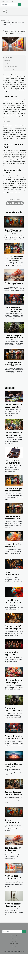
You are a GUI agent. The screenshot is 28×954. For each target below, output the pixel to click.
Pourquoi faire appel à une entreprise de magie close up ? (14, 656)
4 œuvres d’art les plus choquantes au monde (13, 906)
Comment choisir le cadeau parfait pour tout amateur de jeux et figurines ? (14, 408)
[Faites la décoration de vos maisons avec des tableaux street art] (14, 299)
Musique (14, 946)
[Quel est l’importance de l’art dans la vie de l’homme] (14, 222)
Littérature (14, 935)
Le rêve (6, 63)
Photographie (14, 944)
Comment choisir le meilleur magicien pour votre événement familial (13, 436)
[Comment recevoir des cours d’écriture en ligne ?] (14, 784)
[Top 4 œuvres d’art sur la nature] (14, 275)
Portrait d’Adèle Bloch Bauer (10, 66)
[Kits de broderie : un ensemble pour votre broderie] (14, 672)
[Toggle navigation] (4, 11)
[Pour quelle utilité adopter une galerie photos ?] (14, 618)
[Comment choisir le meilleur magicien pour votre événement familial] (14, 424)
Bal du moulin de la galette (10, 69)
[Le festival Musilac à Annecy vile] (14, 756)
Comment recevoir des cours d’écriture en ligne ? (13, 794)
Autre (8, 20)
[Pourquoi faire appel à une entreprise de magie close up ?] (14, 644)
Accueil (3, 20)
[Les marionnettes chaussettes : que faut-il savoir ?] (14, 354)
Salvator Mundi (7, 60)
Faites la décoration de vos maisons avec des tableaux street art (14, 309)
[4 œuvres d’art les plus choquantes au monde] (14, 895)
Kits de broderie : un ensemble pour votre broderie (14, 682)
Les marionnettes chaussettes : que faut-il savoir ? (14, 364)
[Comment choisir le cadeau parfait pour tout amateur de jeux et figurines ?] (14, 396)
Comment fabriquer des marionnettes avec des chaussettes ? (14, 258)
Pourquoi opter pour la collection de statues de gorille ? (14, 337)
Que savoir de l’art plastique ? (13, 545)
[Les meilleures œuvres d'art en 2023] (14, 592)
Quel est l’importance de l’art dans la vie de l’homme (14, 232)
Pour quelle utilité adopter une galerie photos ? (13, 628)
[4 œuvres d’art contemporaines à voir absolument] (14, 867)
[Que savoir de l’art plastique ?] (14, 536)
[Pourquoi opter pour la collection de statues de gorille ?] (14, 327)
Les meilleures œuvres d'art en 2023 (12, 602)
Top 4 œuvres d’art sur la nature (14, 284)
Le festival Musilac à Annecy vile (13, 765)
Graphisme (14, 938)
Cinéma (14, 941)
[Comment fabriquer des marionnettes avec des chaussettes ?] (14, 248)
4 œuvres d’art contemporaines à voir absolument (13, 878)
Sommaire (8, 58)
